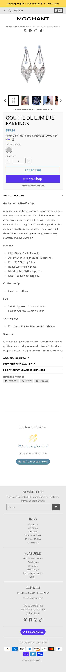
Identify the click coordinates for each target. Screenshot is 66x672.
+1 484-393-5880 (26, 593)
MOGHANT (35, 660)
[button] (13, 100)
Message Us (43, 593)
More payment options (33, 186)
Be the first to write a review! (33, 461)
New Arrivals (22, 26)
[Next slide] (60, 100)
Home (9, 26)
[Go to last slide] (5, 100)
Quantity (10, 156)
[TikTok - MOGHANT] (41, 30)
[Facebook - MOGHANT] (30, 30)
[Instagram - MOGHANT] (36, 30)
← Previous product (24, 109)
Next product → (45, 109)
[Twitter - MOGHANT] (25, 30)
